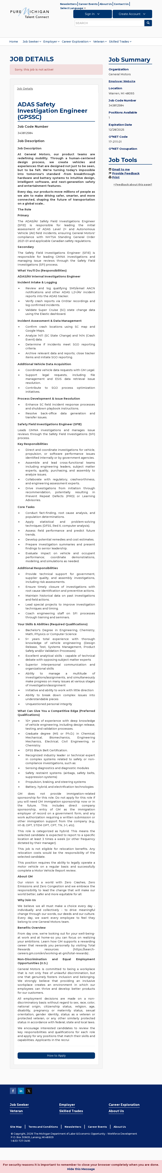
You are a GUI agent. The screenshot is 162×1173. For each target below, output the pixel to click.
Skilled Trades (119, 41)
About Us (106, 4)
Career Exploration (75, 41)
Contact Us (121, 4)
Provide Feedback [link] (125, 173)
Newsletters (68, 4)
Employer (50, 41)
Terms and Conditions (43, 1126)
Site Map (16, 1126)
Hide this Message (81, 1169)
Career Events (88, 4)
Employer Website (122, 81)
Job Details (25, 88)
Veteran (98, 41)
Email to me (121, 169)
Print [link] (116, 177)
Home (13, 41)
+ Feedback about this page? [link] (132, 184)
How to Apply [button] (56, 1055)
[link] (29, 12)
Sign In (90, 14)
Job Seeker (31, 41)
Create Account (130, 14)
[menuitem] (13, 42)
